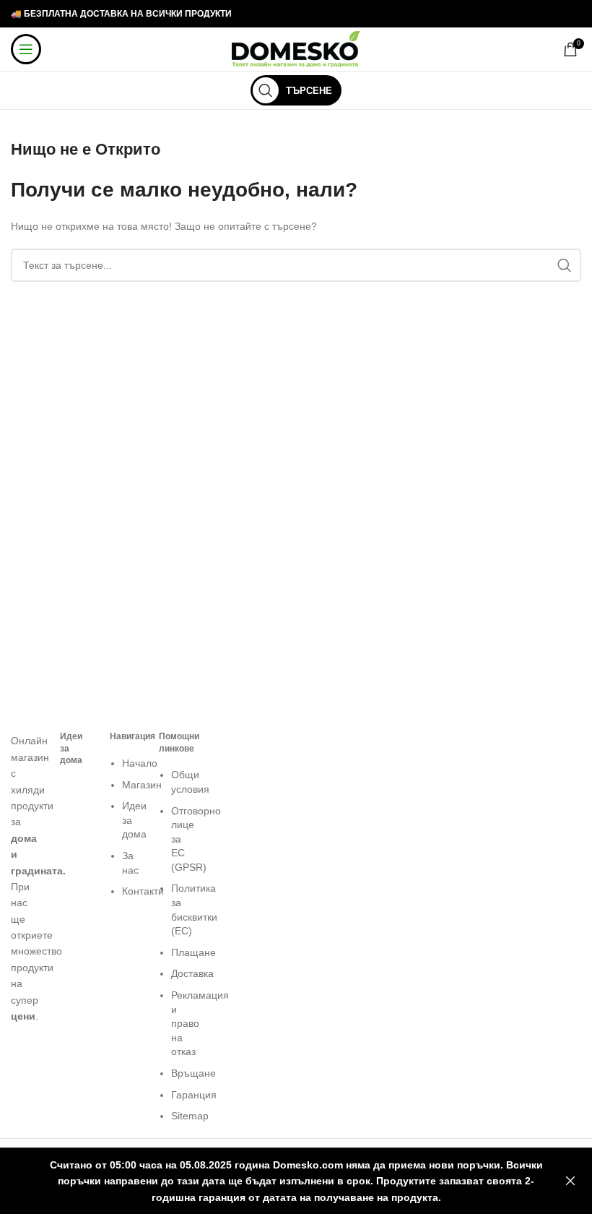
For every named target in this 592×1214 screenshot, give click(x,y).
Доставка (192, 973)
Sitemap (190, 1116)
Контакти (143, 891)
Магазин (142, 785)
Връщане (193, 1073)
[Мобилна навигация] (26, 49)
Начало (139, 763)
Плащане (193, 952)
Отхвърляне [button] (570, 1181)
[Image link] (24, 725)
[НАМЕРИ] (564, 265)
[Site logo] (296, 48)
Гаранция (194, 1095)
